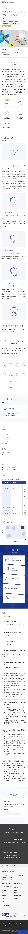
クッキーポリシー (19, 923)
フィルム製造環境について (7, 886)
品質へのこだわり (18, 887)
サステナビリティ (6, 893)
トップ (3, 865)
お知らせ (4, 898)
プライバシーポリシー (7, 923)
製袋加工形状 (17, 50)
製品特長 (4, 50)
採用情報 (4, 895)
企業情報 (16, 893)
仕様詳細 (16, 52)
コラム (15, 890)
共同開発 (4, 890)
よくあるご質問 (5, 55)
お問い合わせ (17, 898)
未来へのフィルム (18, 883)
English (4, 901)
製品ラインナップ (9, 865)
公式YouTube (9, 905)
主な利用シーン (5, 52)
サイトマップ (5, 925)
